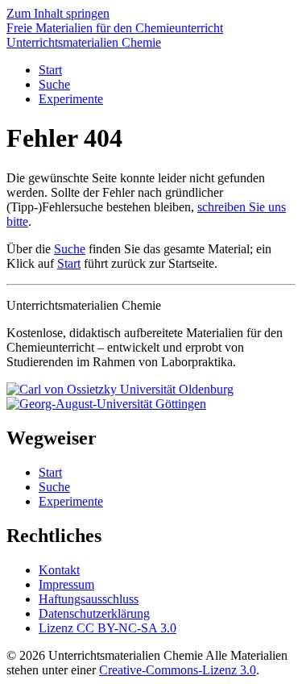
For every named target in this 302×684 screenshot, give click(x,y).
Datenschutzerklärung (94, 613)
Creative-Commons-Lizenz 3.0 (177, 670)
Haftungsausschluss (89, 599)
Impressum (66, 584)
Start (50, 70)
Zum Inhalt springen (58, 13)
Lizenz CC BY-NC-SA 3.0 (107, 628)
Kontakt (59, 570)
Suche (54, 84)
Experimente (71, 99)
